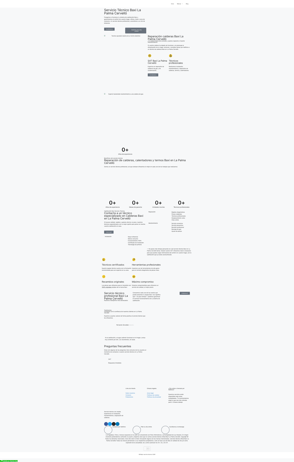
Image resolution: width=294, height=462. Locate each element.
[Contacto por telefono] (108, 430)
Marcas (179, 4)
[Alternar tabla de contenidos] (147, 448)
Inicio (172, 4)
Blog (187, 4)
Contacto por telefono (119, 427)
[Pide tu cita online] (137, 430)
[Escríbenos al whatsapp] (165, 430)
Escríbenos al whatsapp (176, 427)
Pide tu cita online (146, 427)
